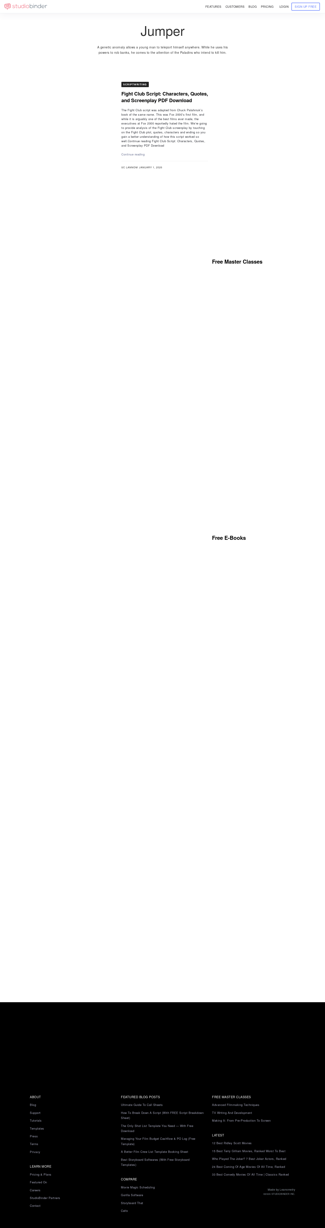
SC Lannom (129, 167)
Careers (35, 1190)
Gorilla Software (132, 1195)
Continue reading (133, 154)
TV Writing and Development (232, 1113)
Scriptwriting (135, 84)
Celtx (124, 1211)
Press (34, 1136)
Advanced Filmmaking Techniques (235, 1105)
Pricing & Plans (41, 1174)
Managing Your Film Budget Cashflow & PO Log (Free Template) (158, 1141)
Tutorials (36, 1120)
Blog (33, 1105)
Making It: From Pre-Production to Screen (241, 1120)
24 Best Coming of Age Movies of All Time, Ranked (248, 1167)
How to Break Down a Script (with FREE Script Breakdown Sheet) (162, 1115)
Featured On (38, 1182)
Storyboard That (132, 1203)
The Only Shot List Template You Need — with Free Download (157, 1128)
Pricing (267, 6)
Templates (37, 1128)
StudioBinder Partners (45, 1198)
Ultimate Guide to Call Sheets (142, 1105)
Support (35, 1113)
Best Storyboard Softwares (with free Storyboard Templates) (155, 1162)
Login (284, 6)
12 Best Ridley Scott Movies (232, 1143)
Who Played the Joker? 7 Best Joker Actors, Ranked (249, 1159)
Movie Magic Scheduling (138, 1187)
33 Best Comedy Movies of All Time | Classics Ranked (250, 1174)
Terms (34, 1144)
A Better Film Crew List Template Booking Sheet (154, 1151)
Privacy (35, 1152)
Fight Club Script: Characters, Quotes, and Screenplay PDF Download (164, 97)
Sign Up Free (306, 6)
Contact (35, 1205)
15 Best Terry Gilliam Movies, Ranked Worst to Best (248, 1151)
